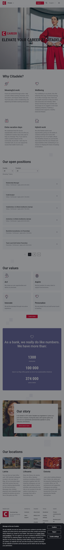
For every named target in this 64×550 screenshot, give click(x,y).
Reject (54, 532)
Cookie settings (54, 536)
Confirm (54, 527)
